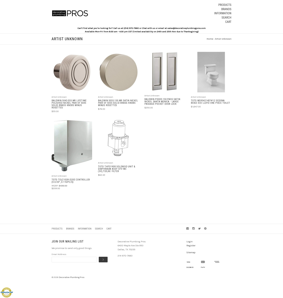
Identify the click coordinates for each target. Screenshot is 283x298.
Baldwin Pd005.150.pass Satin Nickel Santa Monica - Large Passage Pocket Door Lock (162, 101)
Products (224, 5)
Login (189, 241)
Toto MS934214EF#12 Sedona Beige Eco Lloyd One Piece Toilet (210, 101)
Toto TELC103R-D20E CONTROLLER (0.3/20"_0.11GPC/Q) (71, 180)
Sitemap (190, 252)
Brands (226, 9)
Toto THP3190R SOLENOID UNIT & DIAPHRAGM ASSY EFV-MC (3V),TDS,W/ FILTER (116, 169)
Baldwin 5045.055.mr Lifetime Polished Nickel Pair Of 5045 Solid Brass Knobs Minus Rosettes (69, 104)
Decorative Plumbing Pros (71, 277)
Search (226, 17)
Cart (228, 22)
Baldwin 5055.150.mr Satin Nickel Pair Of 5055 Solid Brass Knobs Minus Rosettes (118, 103)
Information (222, 13)
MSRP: (55, 185)
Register (190, 245)
